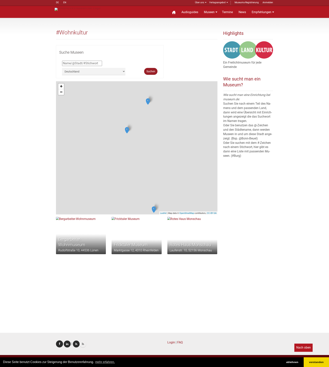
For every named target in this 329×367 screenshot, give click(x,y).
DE (57, 2)
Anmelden (268, 2)
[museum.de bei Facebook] (59, 343)
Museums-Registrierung (247, 2)
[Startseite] (174, 12)
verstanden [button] (316, 362)
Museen (209, 12)
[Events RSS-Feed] (76, 344)
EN (64, 2)
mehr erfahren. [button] (105, 362)
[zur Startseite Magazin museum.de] (78, 9)
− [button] (61, 92)
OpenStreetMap (186, 212)
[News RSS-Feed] (83, 344)
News (242, 12)
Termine (227, 12)
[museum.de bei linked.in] (67, 344)
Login (171, 342)
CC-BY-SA (211, 212)
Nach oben (303, 347)
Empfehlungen (261, 12)
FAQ (180, 342)
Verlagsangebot (217, 2)
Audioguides (189, 12)
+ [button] (61, 86)
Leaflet (163, 212)
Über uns (199, 2)
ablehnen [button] (292, 362)
